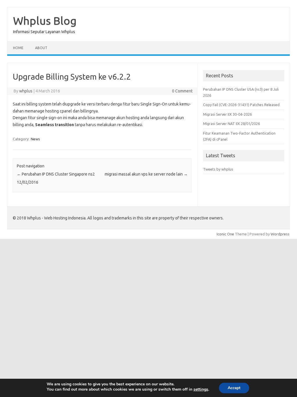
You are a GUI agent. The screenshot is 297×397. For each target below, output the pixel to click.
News (35, 139)
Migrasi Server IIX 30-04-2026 (227, 114)
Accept (234, 388)
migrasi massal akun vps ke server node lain (146, 174)
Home (18, 48)
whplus (25, 91)
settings (200, 389)
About (41, 48)
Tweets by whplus (218, 169)
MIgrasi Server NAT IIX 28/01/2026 (231, 123)
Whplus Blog (45, 21)
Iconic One (225, 234)
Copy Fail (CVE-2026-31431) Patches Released (241, 105)
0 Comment (182, 91)
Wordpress (280, 234)
